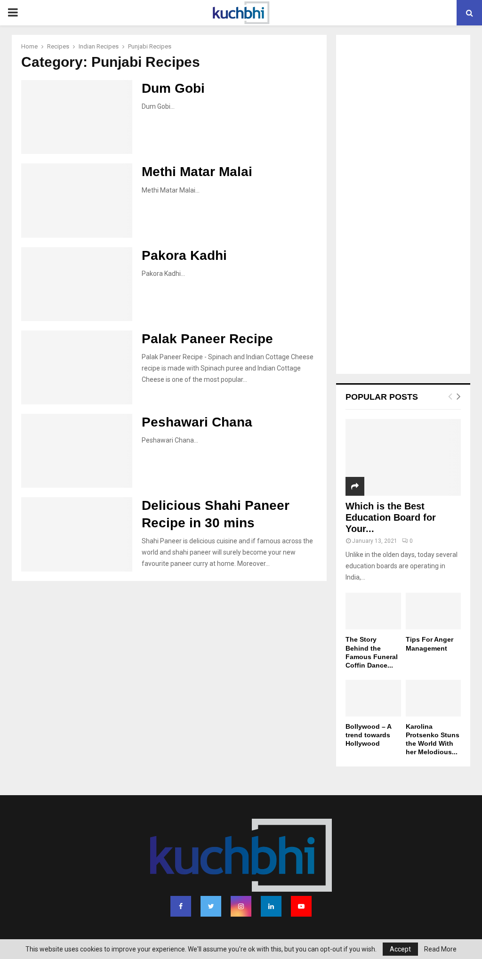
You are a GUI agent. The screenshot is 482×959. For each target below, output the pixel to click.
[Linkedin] (271, 906)
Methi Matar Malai (197, 171)
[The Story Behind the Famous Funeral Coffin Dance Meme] (373, 611)
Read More (440, 949)
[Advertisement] (403, 205)
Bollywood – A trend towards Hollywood (368, 735)
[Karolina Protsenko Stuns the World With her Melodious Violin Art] (433, 698)
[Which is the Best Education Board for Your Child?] (403, 457)
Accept (400, 949)
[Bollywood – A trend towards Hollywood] (373, 698)
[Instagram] (241, 906)
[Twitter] (211, 906)
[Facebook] (180, 906)
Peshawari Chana (197, 422)
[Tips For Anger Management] (433, 611)
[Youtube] (301, 906)
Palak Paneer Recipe (207, 338)
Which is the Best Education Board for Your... (390, 517)
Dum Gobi (173, 88)
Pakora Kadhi (184, 255)
